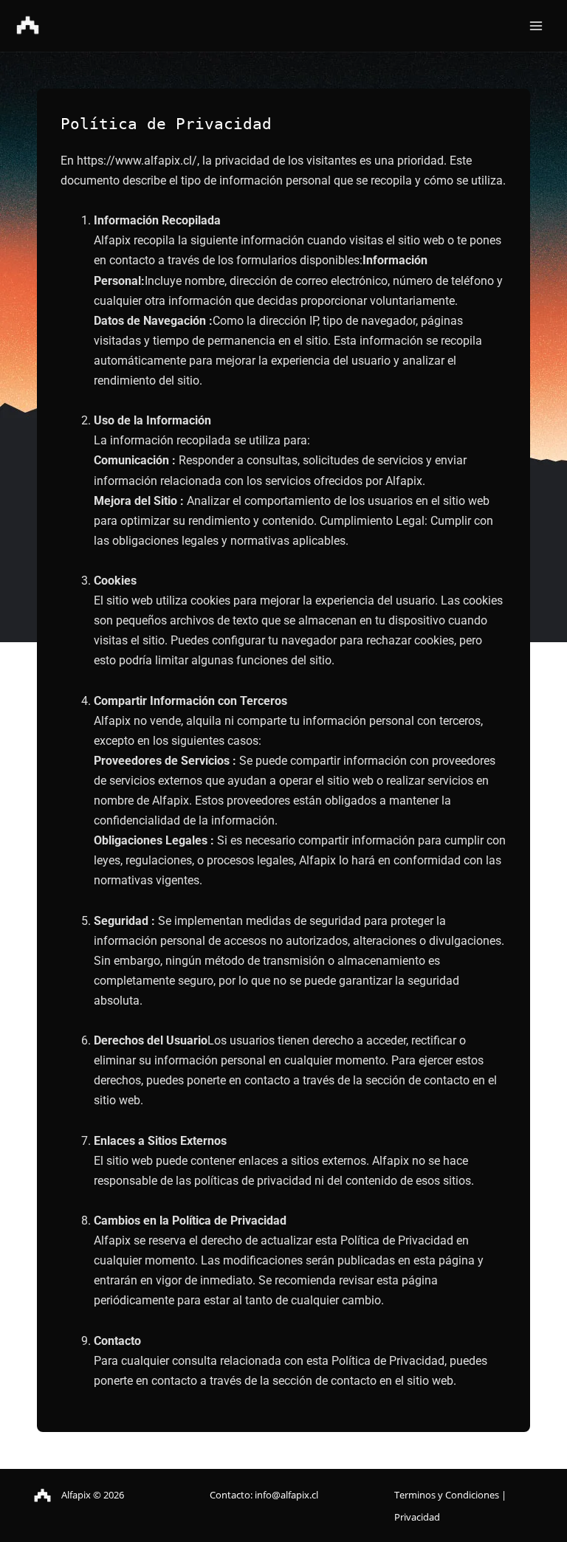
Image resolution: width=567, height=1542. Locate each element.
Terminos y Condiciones (447, 1494)
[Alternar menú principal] (535, 26)
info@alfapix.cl (286, 1494)
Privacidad (417, 1517)
